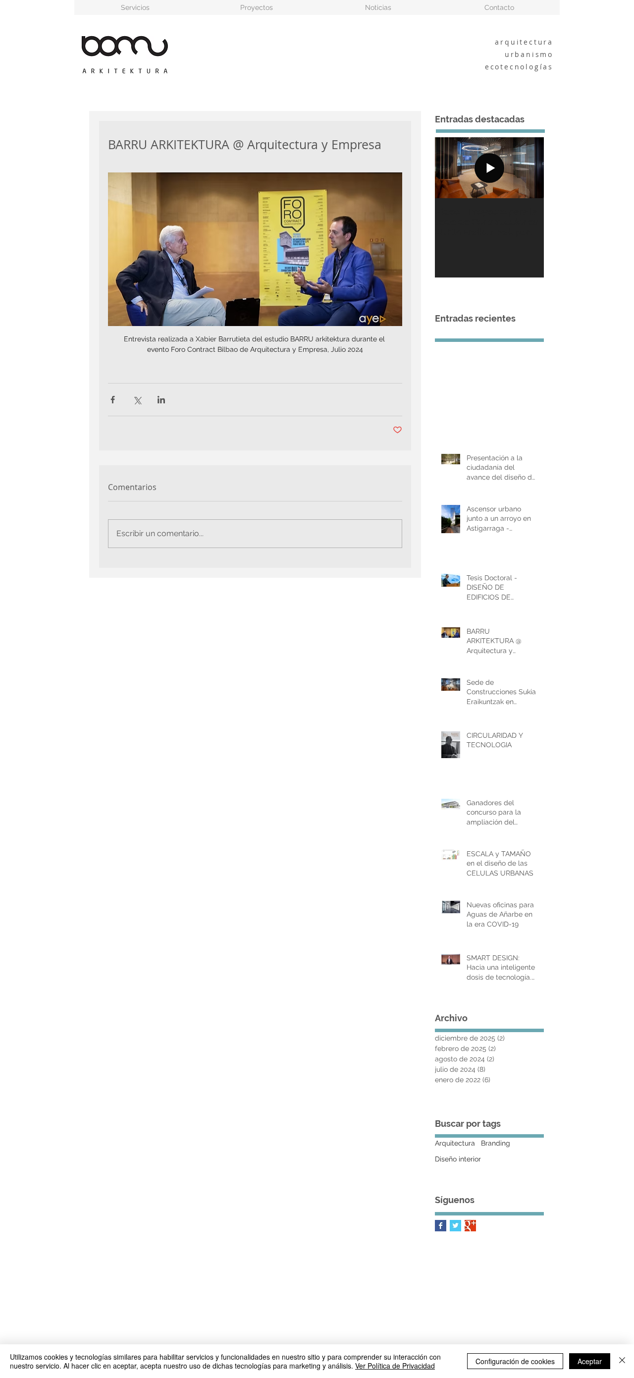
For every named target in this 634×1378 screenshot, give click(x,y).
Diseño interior (458, 1159)
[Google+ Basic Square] (470, 1225)
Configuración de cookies (515, 1361)
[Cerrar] (622, 1361)
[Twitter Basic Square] (455, 1225)
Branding (495, 1143)
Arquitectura (455, 1143)
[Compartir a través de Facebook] (112, 399)
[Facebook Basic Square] (440, 1225)
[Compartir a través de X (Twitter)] (137, 399)
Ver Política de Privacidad (395, 1366)
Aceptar (590, 1361)
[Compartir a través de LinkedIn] (161, 399)
